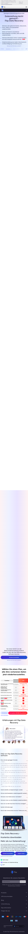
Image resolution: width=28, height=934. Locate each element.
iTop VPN (3, 7)
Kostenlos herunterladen (4, 713)
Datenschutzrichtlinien (8, 925)
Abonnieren (22, 881)
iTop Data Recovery (2, 10)
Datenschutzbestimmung (6, 4)
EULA (5, 926)
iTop (14, 872)
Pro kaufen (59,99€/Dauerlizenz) (17, 713)
